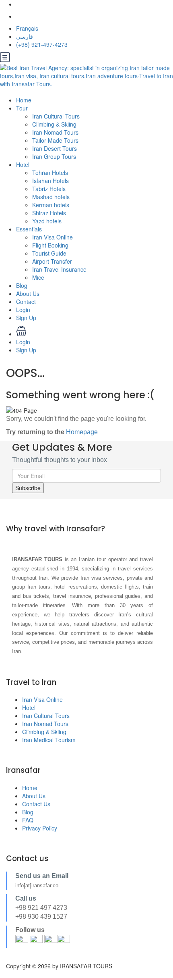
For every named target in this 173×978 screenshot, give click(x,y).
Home (23, 100)
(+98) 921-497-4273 (42, 44)
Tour (22, 108)
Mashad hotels (51, 197)
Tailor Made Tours (55, 140)
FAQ (27, 820)
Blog (21, 285)
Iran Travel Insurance (59, 269)
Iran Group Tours (54, 156)
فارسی (24, 36)
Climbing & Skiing (54, 124)
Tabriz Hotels (49, 189)
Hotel (22, 164)
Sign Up (26, 318)
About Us (27, 293)
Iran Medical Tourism (49, 740)
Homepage (82, 432)
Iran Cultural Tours (56, 116)
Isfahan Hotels (50, 181)
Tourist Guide (49, 253)
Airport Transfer (52, 261)
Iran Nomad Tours (55, 132)
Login (23, 310)
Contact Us (36, 804)
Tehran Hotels (50, 173)
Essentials (29, 229)
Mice (38, 277)
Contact (26, 302)
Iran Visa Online (52, 237)
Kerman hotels (50, 205)
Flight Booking (50, 245)
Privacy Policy (39, 828)
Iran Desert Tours (54, 148)
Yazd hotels (47, 221)
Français (27, 28)
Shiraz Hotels (49, 213)
